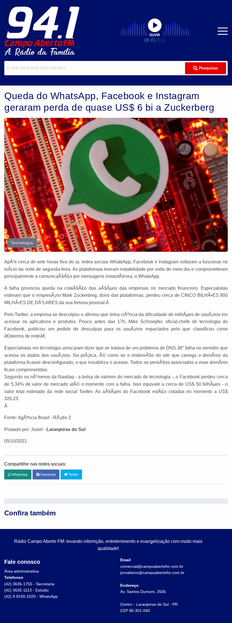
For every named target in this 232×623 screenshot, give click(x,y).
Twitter (73, 475)
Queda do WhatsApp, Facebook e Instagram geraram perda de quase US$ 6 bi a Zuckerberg (109, 101)
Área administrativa (21, 571)
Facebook (48, 475)
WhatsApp (19, 475)
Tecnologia (22, 242)
